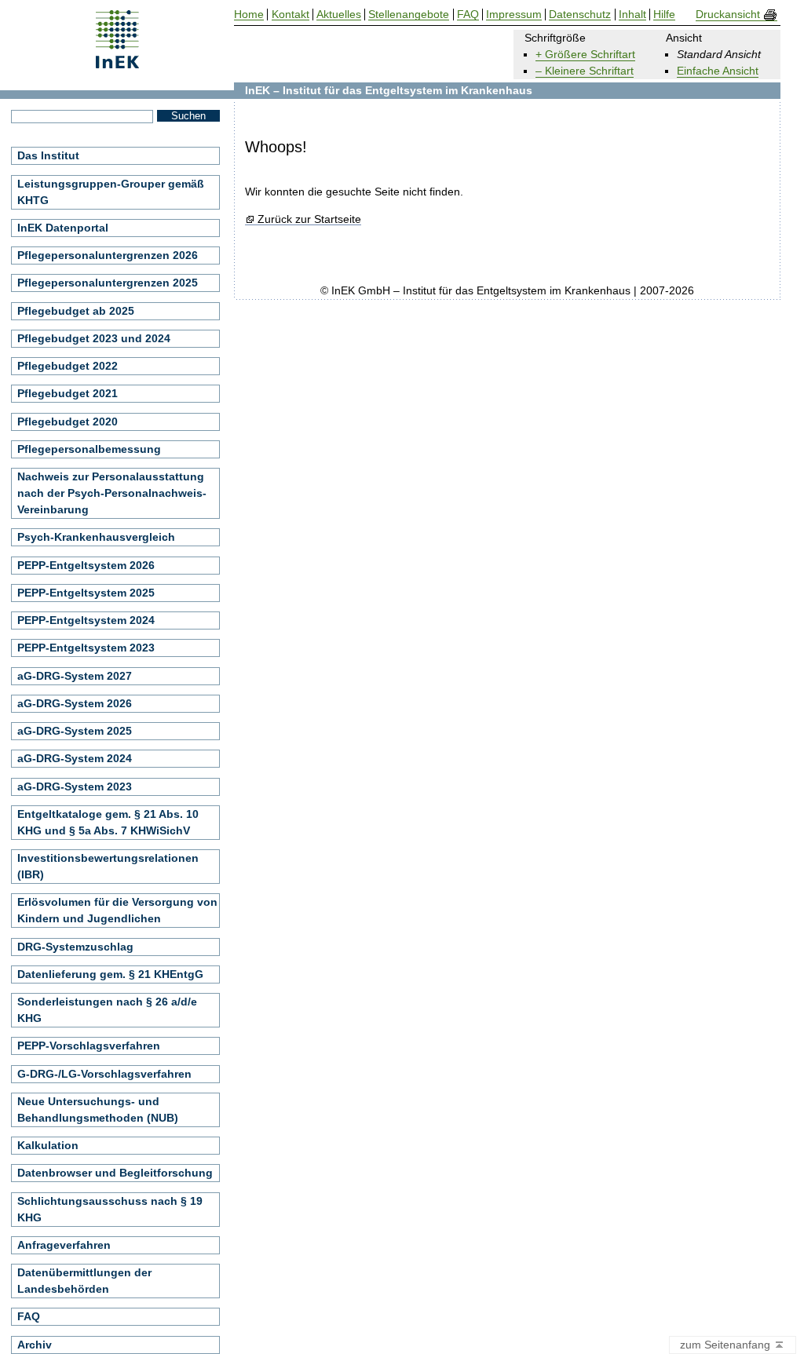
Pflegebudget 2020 (67, 421)
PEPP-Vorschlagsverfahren (88, 1045)
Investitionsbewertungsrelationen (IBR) (108, 866)
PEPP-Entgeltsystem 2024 (86, 620)
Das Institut (48, 155)
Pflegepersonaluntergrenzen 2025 (107, 282)
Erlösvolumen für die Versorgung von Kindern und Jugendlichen (117, 910)
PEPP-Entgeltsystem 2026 (86, 565)
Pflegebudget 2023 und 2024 (93, 338)
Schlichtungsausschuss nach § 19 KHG (110, 1209)
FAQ (28, 1316)
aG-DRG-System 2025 (74, 730)
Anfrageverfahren (64, 1245)
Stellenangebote (408, 14)
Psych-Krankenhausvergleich (96, 537)
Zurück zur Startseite (309, 219)
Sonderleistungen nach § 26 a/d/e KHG (107, 1009)
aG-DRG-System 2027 (74, 676)
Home (249, 14)
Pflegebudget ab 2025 (75, 311)
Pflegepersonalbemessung (89, 449)
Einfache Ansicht (717, 70)
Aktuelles (338, 14)
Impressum (514, 14)
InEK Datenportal (62, 227)
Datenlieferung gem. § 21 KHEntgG (110, 974)
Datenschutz (580, 14)
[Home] (117, 63)
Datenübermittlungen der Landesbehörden (84, 1280)
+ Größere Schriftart (585, 54)
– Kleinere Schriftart (584, 70)
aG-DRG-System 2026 (74, 703)
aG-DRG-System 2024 (74, 758)
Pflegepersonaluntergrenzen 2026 (107, 255)
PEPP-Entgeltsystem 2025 (86, 592)
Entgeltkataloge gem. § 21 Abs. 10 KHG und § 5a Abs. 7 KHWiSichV (108, 822)
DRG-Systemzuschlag (75, 946)
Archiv (34, 1344)
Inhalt (632, 14)
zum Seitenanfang (726, 1344)
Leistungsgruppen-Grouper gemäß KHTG (110, 191)
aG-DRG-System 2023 (74, 786)
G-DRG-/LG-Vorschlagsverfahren (104, 1074)
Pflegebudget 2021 (67, 393)
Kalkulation (48, 1145)
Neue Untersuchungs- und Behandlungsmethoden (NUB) (97, 1109)
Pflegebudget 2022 (67, 365)
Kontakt (290, 14)
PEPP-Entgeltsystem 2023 (86, 647)
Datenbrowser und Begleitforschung (115, 1172)
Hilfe (664, 14)
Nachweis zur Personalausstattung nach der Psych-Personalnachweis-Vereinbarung (111, 493)
